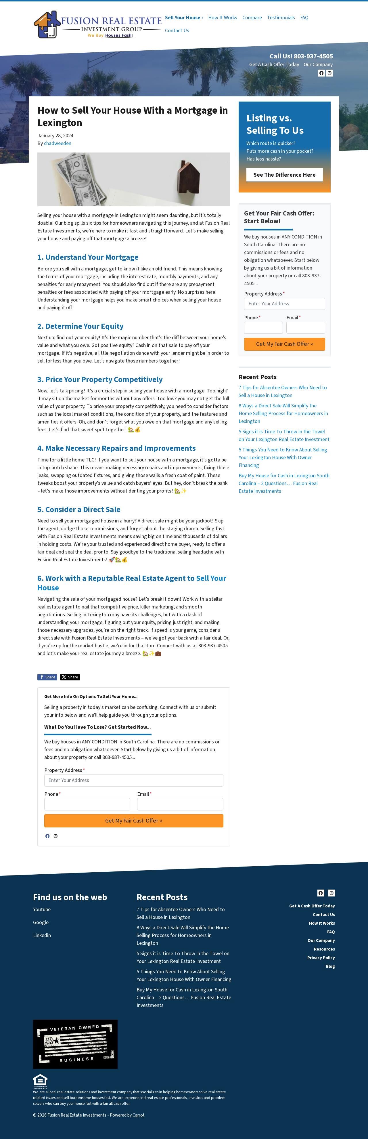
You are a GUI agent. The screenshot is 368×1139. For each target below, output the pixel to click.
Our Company (318, 64)
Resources (324, 949)
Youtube (42, 909)
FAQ (304, 17)
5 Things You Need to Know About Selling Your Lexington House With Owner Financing (283, 457)
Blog (330, 966)
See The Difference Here (285, 175)
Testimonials (281, 17)
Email (144, 794)
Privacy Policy (321, 958)
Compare (252, 17)
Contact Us (177, 30)
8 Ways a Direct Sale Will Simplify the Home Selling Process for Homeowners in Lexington (283, 413)
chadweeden (57, 143)
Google (41, 922)
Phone (52, 794)
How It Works (222, 17)
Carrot (139, 1115)
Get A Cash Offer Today (274, 64)
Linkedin (42, 935)
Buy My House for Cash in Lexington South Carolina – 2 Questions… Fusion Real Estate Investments (284, 483)
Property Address (64, 770)
